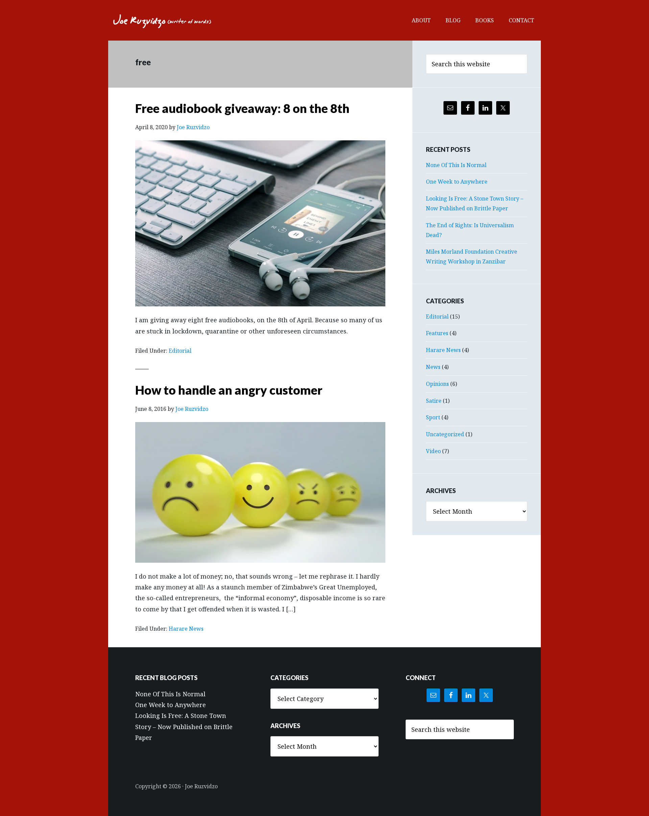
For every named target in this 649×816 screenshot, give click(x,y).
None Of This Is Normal (456, 165)
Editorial (180, 350)
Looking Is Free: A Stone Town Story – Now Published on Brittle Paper (184, 727)
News (433, 367)
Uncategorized (445, 434)
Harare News (186, 628)
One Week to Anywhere (456, 181)
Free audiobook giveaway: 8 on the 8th (242, 108)
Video (433, 451)
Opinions (437, 384)
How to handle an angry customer (228, 389)
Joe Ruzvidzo (162, 20)
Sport (433, 417)
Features (437, 333)
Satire (433, 400)
